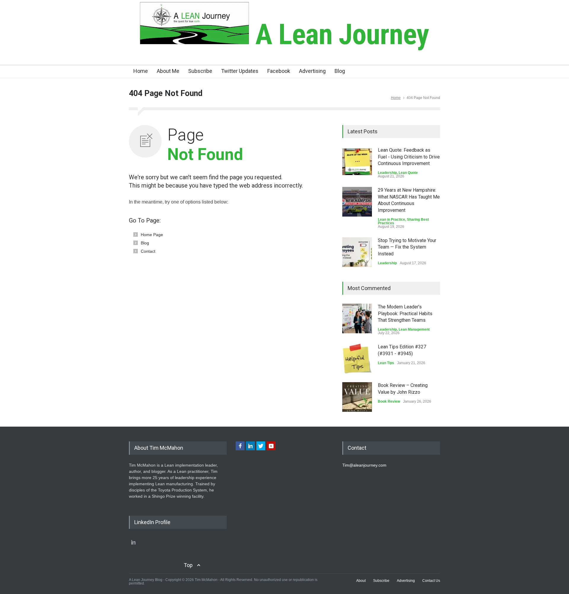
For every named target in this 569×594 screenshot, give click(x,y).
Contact (148, 251)
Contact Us (431, 581)
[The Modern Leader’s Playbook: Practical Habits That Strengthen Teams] (357, 318)
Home (140, 71)
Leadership (387, 173)
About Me (168, 71)
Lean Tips (386, 363)
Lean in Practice (391, 219)
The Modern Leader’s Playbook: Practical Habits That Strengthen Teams (405, 313)
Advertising (312, 71)
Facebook (278, 71)
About (361, 581)
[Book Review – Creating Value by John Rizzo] (357, 397)
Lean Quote (408, 173)
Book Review (389, 401)
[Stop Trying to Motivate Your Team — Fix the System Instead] (357, 252)
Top (188, 565)
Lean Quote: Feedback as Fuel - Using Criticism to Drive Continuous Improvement (409, 156)
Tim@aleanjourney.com (364, 465)
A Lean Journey (339, 34)
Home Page (152, 234)
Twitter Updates (239, 71)
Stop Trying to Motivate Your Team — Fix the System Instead (407, 247)
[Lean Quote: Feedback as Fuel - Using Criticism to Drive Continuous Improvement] (357, 162)
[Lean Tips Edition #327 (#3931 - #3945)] (357, 358)
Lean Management (414, 329)
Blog (340, 71)
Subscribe (200, 71)
